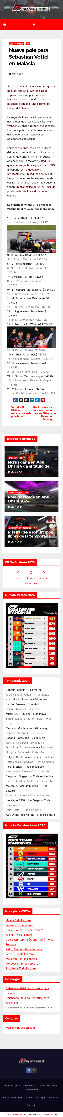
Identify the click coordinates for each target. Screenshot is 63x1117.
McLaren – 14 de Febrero (21, 958)
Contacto (31, 1105)
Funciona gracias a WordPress (21, 1085)
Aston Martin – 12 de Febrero (24, 949)
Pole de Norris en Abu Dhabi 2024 (28, 499)
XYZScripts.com (49, 1114)
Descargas (40, 1097)
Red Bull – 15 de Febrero (21, 968)
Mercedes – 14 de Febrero (22, 963)
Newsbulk (50, 1085)
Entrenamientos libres (20, 528)
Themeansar (31, 1089)
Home (6, 1097)
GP (27, 44)
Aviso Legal (54, 1097)
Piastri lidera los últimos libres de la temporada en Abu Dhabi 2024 (30, 536)
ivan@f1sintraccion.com (20, 1027)
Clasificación (16, 44)
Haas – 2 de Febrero (18, 920)
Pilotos (29, 1097)
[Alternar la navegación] (34, 24)
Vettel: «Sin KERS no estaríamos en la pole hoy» (21, 412)
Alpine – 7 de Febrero (19, 934)
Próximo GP (17, 1097)
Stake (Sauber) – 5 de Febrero (24, 930)
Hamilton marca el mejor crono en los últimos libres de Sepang (42, 413)
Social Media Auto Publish (18, 1114)
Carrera (13, 458)
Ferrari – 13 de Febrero (20, 954)
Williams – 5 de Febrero (20, 925)
